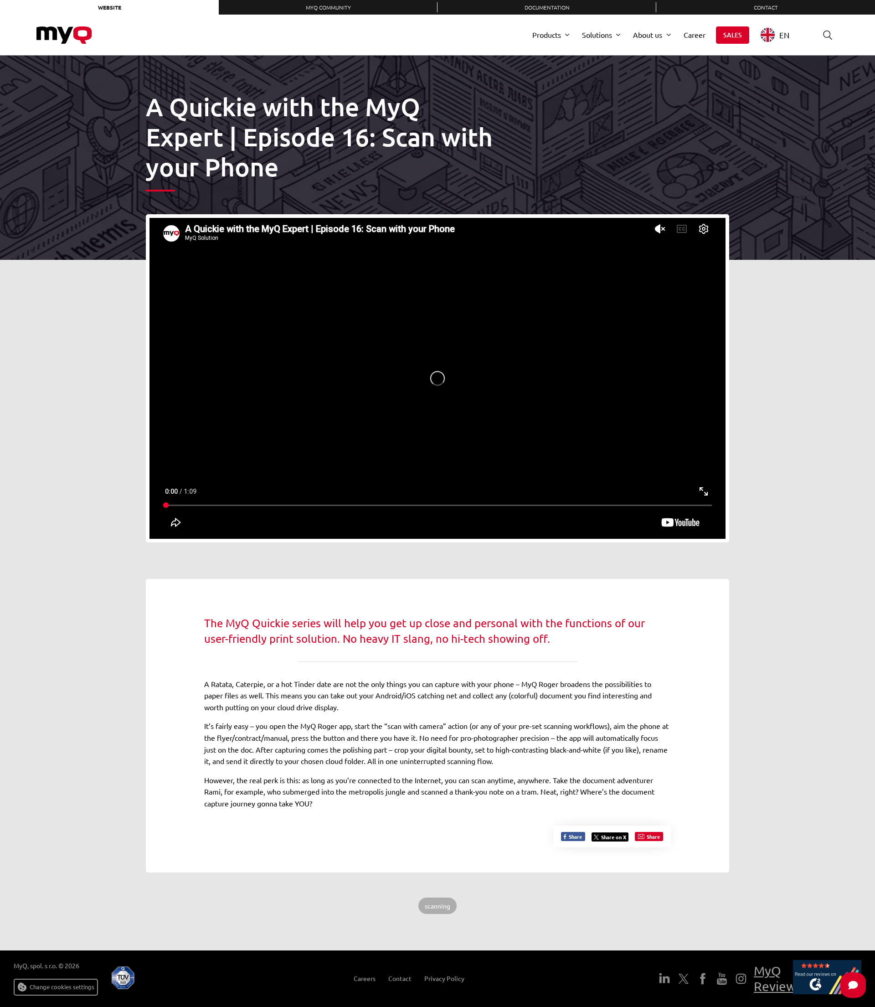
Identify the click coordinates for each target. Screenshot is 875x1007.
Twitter (683, 978)
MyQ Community (328, 7)
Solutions (597, 34)
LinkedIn (664, 978)
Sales (732, 35)
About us (647, 34)
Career (694, 34)
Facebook (702, 978)
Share (574, 836)
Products (546, 34)
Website (109, 7)
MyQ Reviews (778, 978)
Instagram (741, 978)
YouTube (721, 978)
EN (784, 35)
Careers (365, 978)
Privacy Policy (444, 978)
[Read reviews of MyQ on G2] (827, 978)
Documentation (547, 7)
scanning (437, 906)
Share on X (613, 837)
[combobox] (782, 35)
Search (828, 35)
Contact (766, 7)
